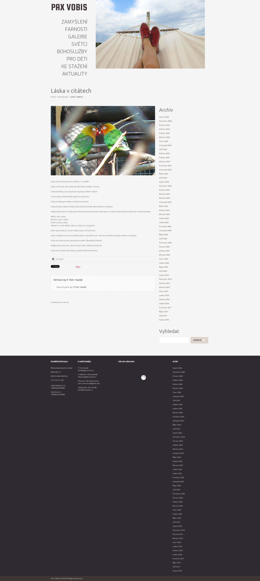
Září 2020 (163, 238)
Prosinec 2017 (165, 307)
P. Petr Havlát (75, 279)
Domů (53, 97)
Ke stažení (74, 66)
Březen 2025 (164, 161)
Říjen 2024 (163, 173)
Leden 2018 (164, 303)
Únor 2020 (163, 259)
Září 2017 (163, 315)
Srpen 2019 (164, 275)
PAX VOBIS (69, 7)
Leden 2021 (164, 222)
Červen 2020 (164, 246)
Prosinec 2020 (165, 226)
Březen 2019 (164, 287)
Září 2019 (163, 271)
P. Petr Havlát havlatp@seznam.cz (86, 369)
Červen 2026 (164, 125)
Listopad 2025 (165, 145)
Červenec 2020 (165, 242)
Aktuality (74, 74)
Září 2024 (163, 178)
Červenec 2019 (165, 279)
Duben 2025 (164, 157)
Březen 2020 (164, 255)
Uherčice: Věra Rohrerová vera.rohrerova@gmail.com (89, 382)
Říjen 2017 (163, 311)
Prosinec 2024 (165, 165)
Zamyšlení (74, 21)
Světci (79, 44)
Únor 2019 (163, 291)
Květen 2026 (164, 129)
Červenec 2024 (165, 186)
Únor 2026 (163, 141)
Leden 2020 (164, 263)
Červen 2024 (164, 190)
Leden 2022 (164, 218)
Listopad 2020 (165, 230)
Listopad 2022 (165, 202)
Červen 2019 (164, 283)
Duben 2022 (164, 210)
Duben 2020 (164, 251)
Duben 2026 (164, 133)
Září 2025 (163, 149)
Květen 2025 (164, 153)
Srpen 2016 (164, 319)
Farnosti (76, 29)
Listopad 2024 (165, 169)
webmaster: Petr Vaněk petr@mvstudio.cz (87, 388)
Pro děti (76, 59)
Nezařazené (63, 97)
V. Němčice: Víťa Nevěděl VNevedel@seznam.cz (87, 375)
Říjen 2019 (163, 267)
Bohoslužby (72, 51)
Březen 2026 (164, 137)
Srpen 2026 (164, 117)
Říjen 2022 (163, 206)
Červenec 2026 (165, 121)
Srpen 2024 (164, 182)
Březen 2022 (164, 214)
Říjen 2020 (163, 234)
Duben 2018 (164, 299)
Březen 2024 (164, 198)
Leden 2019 (164, 295)
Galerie (77, 36)
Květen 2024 (164, 194)
